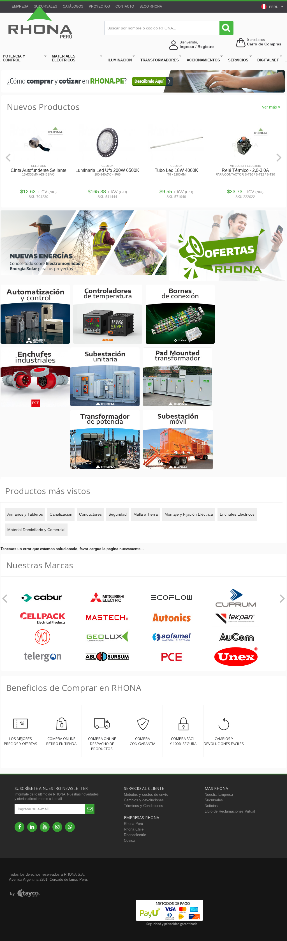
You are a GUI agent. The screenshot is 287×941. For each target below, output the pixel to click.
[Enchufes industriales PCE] (35, 377)
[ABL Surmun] (107, 657)
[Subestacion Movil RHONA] (178, 440)
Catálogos (73, 6)
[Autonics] (171, 618)
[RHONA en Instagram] (57, 827)
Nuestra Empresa (219, 794)
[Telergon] (42, 657)
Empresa (20, 6)
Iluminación (120, 60)
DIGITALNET (268, 60)
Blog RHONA (151, 6)
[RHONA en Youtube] (45, 827)
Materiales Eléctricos (63, 58)
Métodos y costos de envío (146, 794)
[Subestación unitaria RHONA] (105, 377)
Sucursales (45, 6)
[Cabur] (42, 598)
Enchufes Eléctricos (237, 514)
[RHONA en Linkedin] (32, 827)
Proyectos (99, 6)
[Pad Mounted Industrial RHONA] (177, 377)
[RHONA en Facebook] (19, 827)
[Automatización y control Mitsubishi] (35, 315)
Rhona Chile (134, 829)
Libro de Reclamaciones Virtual (230, 811)
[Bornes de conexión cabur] (180, 315)
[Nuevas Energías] (83, 243)
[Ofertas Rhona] (227, 246)
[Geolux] (107, 637)
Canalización (61, 514)
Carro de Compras (264, 44)
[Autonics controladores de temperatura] (107, 315)
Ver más (270, 107)
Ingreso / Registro (197, 46)
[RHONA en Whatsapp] (70, 827)
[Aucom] (236, 637)
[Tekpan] (236, 618)
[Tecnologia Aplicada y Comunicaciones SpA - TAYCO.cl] (25, 893)
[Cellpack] (42, 618)
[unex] (236, 657)
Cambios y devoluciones (144, 800)
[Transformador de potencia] (105, 440)
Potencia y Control (14, 58)
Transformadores (159, 60)
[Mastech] (107, 618)
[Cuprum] (236, 598)
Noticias (211, 806)
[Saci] (42, 637)
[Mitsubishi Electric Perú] (107, 598)
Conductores (90, 514)
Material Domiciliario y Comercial (36, 530)
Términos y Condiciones (143, 806)
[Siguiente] (279, 157)
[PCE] (171, 657)
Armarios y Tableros (25, 514)
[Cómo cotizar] (143, 91)
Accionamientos (203, 60)
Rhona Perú (133, 824)
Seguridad (117, 514)
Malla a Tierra (145, 514)
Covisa (129, 840)
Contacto (124, 6)
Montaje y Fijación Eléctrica (189, 514)
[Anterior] (8, 157)
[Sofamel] (171, 637)
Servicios (238, 60)
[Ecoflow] (171, 598)
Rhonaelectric (135, 835)
